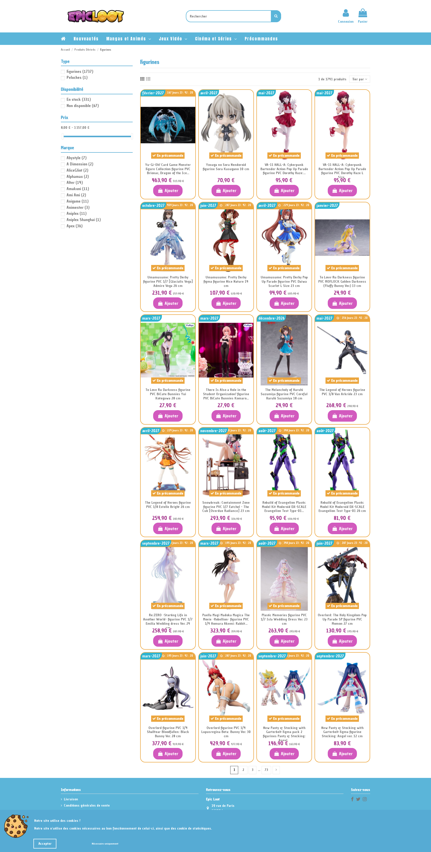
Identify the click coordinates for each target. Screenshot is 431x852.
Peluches (77, 77)
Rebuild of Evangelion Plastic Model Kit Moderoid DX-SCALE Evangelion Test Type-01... (284, 506)
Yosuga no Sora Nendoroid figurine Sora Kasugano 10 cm (226, 166)
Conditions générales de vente (87, 805)
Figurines (80, 71)
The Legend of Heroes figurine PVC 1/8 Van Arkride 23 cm (342, 391)
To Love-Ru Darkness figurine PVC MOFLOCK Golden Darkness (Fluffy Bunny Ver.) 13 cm (342, 281)
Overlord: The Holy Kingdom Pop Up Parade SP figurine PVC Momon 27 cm (342, 619)
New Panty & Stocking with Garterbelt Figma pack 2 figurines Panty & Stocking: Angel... (284, 734)
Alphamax (78, 176)
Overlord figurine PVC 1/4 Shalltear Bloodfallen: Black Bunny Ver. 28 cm (168, 732)
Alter (75, 182)
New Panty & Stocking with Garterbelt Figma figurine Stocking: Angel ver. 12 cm (342, 732)
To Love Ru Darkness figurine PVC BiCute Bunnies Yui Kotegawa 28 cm (167, 394)
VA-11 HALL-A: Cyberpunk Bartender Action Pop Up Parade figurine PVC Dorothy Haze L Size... (342, 171)
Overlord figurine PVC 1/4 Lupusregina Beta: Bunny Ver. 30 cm (226, 732)
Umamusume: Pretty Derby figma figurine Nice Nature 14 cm (226, 281)
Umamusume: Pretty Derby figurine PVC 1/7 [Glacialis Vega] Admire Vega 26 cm (168, 281)
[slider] (63, 136)
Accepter (45, 843)
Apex (75, 226)
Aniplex (77, 213)
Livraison (71, 799)
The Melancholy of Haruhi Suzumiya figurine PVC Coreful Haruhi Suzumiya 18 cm (284, 394)
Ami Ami (76, 195)
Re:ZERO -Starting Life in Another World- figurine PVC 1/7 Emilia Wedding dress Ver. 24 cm (168, 621)
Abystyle (77, 157)
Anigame (78, 201)
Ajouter (171, 190)
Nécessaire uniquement (105, 843)
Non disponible (83, 105)
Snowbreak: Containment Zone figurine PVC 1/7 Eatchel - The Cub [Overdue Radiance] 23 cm (226, 506)
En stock (79, 99)
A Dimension (80, 164)
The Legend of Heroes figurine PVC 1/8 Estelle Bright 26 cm (168, 504)
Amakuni (78, 188)
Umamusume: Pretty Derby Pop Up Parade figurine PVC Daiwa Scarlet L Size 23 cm (284, 281)
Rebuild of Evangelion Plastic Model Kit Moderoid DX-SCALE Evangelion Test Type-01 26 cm (342, 506)
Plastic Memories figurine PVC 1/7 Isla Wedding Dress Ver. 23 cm (284, 619)
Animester (78, 207)
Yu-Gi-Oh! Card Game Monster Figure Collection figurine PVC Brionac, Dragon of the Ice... (168, 169)
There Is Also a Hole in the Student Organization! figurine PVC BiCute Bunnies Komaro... (226, 394)
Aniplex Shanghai (84, 219)
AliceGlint (77, 170)
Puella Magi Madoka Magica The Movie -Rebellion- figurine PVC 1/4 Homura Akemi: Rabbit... (226, 619)
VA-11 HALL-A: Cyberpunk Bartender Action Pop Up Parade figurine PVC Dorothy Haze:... (284, 169)
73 (266, 769)
